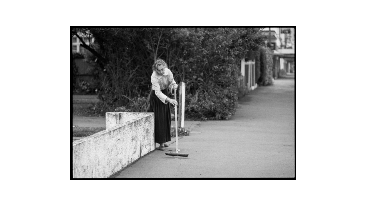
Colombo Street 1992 (31, 7)
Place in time (184, 7)
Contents (351, 7)
